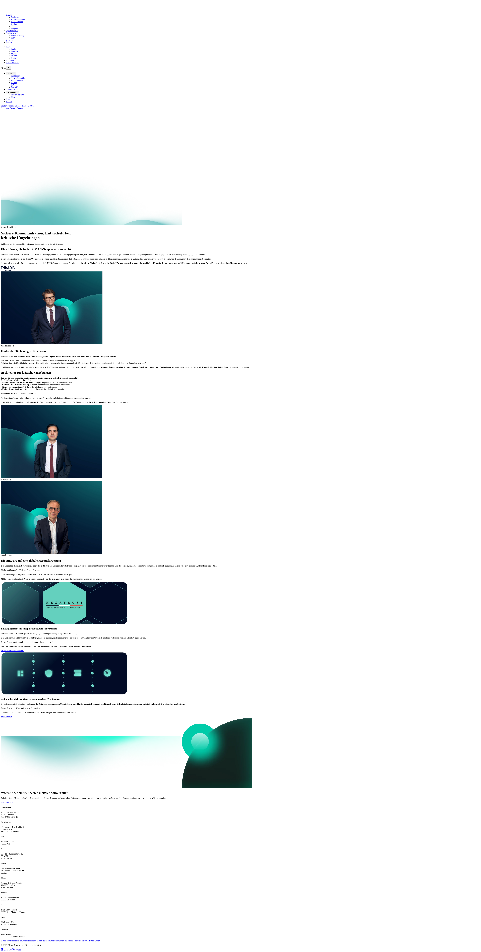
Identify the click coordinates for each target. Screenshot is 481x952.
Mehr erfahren (6, 717)
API (12, 26)
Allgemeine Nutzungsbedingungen (50, 941)
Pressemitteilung (17, 35)
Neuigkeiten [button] (11, 33)
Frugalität (15, 28)
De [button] (7, 47)
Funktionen (15, 17)
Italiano (14, 56)
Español (14, 53)
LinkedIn (7, 950)
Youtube (17, 950)
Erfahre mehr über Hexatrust (12, 651)
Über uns (9, 40)
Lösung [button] (9, 15)
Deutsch (14, 58)
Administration (17, 22)
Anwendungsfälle (18, 19)
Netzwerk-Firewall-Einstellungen (87, 941)
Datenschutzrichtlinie (9, 941)
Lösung (10, 73)
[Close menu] (8, 68)
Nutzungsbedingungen (27, 941)
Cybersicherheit (12, 31)
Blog (13, 38)
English (14, 49)
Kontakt (9, 42)
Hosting (14, 24)
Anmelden (10, 60)
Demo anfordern (12, 62)
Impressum (69, 941)
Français (14, 51)
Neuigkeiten (11, 92)
